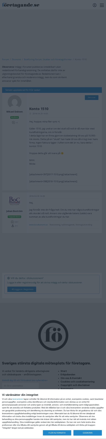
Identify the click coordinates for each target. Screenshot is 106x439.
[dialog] (53, 414)
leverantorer (17, 399)
